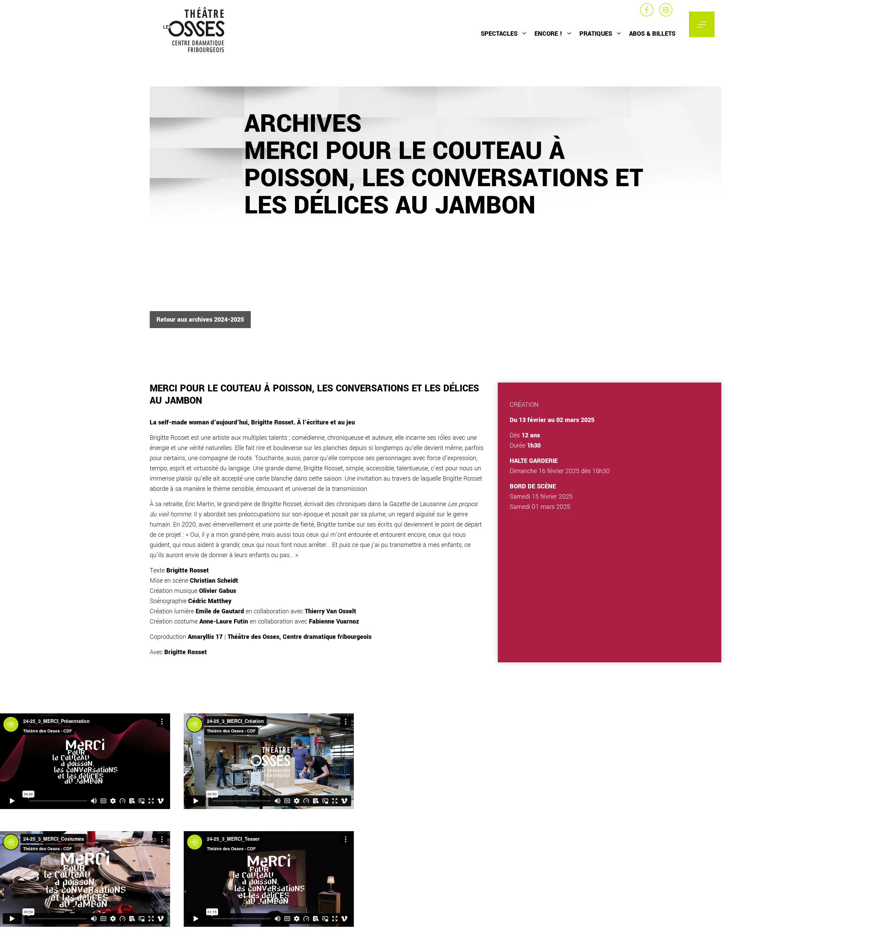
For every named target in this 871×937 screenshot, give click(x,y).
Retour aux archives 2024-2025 (200, 319)
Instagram (666, 10)
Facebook (647, 10)
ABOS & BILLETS (652, 33)
